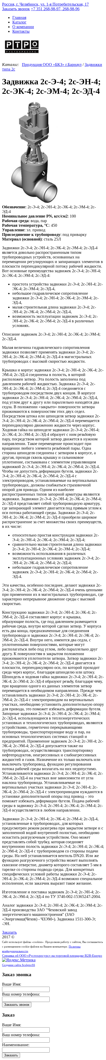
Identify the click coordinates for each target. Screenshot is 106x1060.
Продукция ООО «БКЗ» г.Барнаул (52, 64)
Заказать (9, 932)
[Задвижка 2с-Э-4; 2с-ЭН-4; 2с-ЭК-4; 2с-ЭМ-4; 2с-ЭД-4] (34, 202)
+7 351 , (55, 9)
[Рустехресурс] (22, 54)
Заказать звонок (16, 9)
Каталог (19, 22)
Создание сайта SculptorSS (18, 964)
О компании (23, 27)
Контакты (21, 31)
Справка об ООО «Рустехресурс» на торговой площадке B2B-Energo (52, 956)
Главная (19, 17)
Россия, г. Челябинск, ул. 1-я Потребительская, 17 (45, 4)
